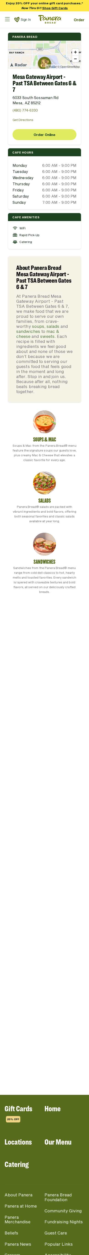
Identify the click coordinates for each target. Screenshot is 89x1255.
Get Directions (23, 120)
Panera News (18, 1244)
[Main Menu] (7, 19)
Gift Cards (18, 1112)
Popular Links (58, 1244)
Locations (18, 1141)
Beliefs (11, 1232)
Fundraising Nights (63, 1221)
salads (53, 326)
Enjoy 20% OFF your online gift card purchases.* (44, 5)
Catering (17, 1164)
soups (38, 326)
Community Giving (63, 1210)
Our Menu (57, 1141)
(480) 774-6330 (25, 110)
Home (52, 1108)
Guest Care (55, 1232)
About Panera (18, 1194)
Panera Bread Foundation (58, 1197)
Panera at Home (21, 1205)
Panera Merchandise (17, 1219)
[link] (16, 19)
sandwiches (28, 331)
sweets (47, 336)
